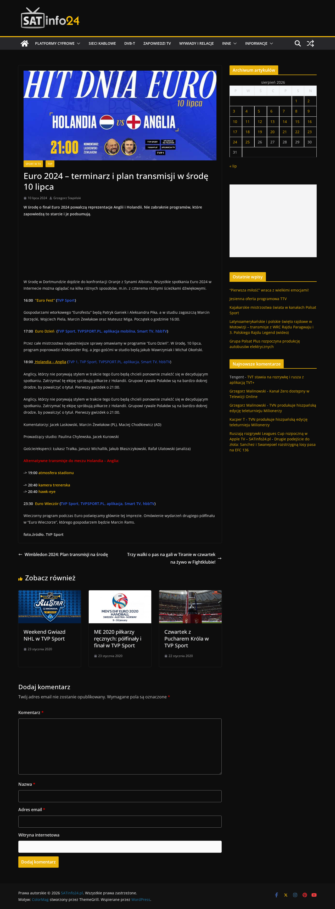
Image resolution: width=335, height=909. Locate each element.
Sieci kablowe (102, 43)
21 (285, 131)
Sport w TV (33, 164)
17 (235, 131)
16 (310, 121)
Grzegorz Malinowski (248, 391)
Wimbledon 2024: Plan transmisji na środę (66, 554)
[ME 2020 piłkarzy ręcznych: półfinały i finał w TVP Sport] (120, 594)
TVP (50, 164)
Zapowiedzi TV (157, 43)
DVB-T (129, 43)
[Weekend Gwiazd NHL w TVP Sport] (49, 594)
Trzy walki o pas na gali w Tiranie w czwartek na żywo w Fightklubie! (171, 558)
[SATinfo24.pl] (24, 43)
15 (297, 121)
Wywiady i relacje (196, 43)
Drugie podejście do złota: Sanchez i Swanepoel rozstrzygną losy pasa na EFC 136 (273, 444)
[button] (77, 43)
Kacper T (237, 419)
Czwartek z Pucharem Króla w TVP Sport (186, 638)
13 (272, 121)
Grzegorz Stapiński (67, 198)
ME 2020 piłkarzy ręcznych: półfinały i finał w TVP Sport (117, 638)
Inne (226, 43)
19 (260, 131)
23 (310, 131)
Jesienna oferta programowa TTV (258, 298)
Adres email (31, 809)
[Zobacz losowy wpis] (310, 43)
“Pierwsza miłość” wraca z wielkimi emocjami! (269, 290)
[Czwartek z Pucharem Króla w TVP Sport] (190, 594)
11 (247, 121)
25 (247, 141)
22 (297, 131)
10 (235, 121)
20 (272, 131)
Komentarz (31, 712)
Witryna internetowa (38, 835)
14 (285, 121)
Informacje (256, 43)
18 (247, 131)
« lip (233, 166)
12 (260, 121)
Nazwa (26, 784)
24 (235, 141)
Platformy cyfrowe (55, 43)
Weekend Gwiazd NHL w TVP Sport (44, 635)
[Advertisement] (273, 220)
